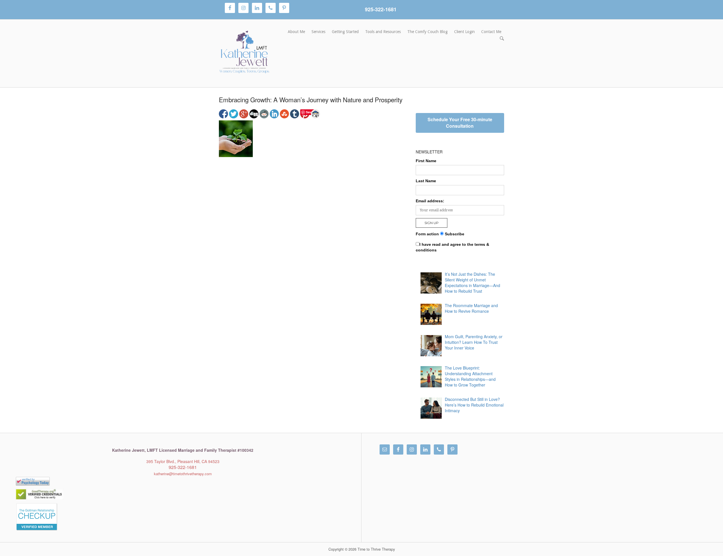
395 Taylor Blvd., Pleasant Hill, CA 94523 (182, 461)
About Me (296, 31)
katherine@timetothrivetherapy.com (183, 473)
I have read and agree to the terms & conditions (452, 247)
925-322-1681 (381, 9)
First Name (426, 160)
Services (318, 31)
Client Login (464, 31)
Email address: (430, 201)
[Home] (244, 53)
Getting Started (345, 31)
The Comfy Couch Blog (427, 31)
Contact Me (491, 31)
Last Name (426, 181)
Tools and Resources (383, 31)
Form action (427, 234)
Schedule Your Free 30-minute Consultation (460, 122)
